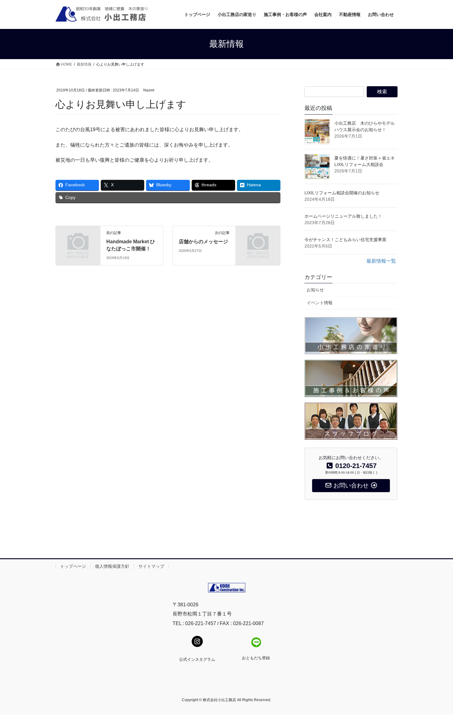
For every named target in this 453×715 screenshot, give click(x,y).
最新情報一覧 (381, 261)
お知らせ (315, 289)
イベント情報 (320, 302)
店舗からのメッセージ (203, 241)
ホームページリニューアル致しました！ (343, 216)
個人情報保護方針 (112, 566)
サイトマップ (151, 566)
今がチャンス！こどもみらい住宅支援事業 (345, 239)
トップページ (73, 566)
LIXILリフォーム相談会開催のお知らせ (341, 192)
